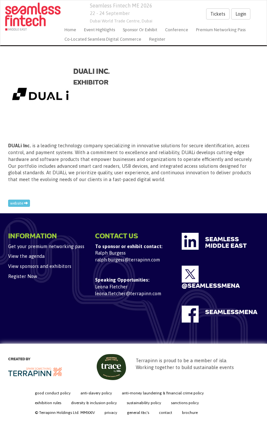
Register (157, 39)
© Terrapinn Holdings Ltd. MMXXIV (65, 412)
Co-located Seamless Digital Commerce (102, 39)
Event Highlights (99, 29)
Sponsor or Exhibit (140, 29)
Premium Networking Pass (221, 29)
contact (165, 412)
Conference (176, 29)
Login (240, 14)
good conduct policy (53, 393)
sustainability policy (144, 403)
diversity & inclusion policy (94, 403)
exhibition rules (48, 403)
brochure (190, 412)
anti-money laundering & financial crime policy (163, 393)
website (17, 203)
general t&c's (138, 412)
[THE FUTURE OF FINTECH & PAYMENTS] (30, 16)
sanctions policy (185, 403)
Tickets (217, 14)
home (70, 29)
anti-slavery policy (96, 393)
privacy (111, 412)
